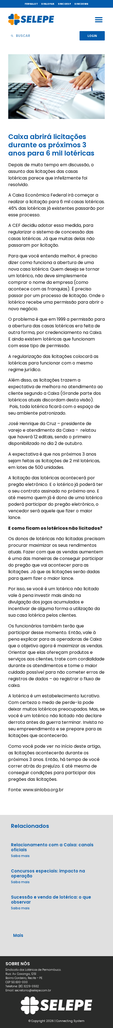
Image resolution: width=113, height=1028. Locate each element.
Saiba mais (20, 855)
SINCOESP (64, 3)
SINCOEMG (81, 3)
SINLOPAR (47, 3)
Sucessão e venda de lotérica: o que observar (51, 899)
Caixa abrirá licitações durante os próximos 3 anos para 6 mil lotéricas (51, 145)
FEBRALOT (31, 3)
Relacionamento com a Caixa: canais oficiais (52, 847)
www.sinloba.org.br (43, 790)
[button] (98, 19)
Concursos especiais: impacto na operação (48, 873)
